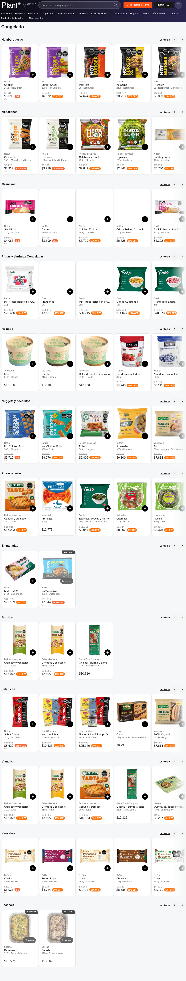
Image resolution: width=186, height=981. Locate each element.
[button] (138, 5)
